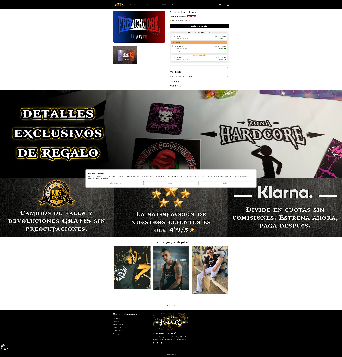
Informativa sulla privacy (101, 178)
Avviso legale (117, 334)
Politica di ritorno (118, 330)
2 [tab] (169, 305)
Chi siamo (116, 321)
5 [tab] (174, 305)
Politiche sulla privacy (119, 327)
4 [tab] (173, 305)
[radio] (199, 37)
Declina (225, 183)
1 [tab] (167, 305)
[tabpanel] (132, 267)
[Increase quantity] (183, 51)
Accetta (170, 183)
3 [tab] (171, 305)
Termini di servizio (118, 324)
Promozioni (116, 318)
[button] (162, 5)
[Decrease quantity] (175, 51)
